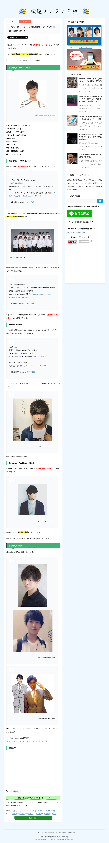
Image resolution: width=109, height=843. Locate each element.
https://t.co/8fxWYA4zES (42, 294)
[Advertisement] (33, 770)
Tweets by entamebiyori (76, 233)
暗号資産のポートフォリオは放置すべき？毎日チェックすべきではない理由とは (91, 136)
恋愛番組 (15, 791)
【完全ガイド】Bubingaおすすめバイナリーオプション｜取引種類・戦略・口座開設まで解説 (90, 98)
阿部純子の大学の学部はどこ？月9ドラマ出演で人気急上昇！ (34, 813)
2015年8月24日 (30, 372)
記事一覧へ (33, 818)
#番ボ (20, 196)
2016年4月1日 (29, 202)
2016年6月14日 (30, 303)
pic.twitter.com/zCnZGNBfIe (38, 366)
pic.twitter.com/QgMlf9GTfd (31, 196)
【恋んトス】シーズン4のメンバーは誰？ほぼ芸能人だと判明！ (29, 741)
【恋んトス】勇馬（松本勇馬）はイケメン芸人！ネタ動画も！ (34, 811)
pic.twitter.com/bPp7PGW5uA (19, 297)
